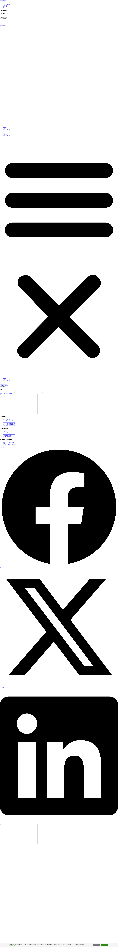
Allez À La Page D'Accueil (6, 393)
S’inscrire (5, 7)
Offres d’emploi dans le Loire (9, 425)
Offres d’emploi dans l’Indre (9, 420)
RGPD (4, 443)
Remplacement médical (8, 436)
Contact (4, 130)
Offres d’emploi (6, 4)
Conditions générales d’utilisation (10, 444)
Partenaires (5, 6)
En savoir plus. (12, 945)
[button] (59, 257)
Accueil (4, 3)
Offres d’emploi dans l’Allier (9, 422)
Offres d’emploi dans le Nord (9, 424)
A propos (5, 5)
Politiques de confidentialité (9, 442)
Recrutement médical (7, 435)
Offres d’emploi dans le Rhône (9, 423)
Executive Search (6, 432)
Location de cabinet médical (9, 434)
